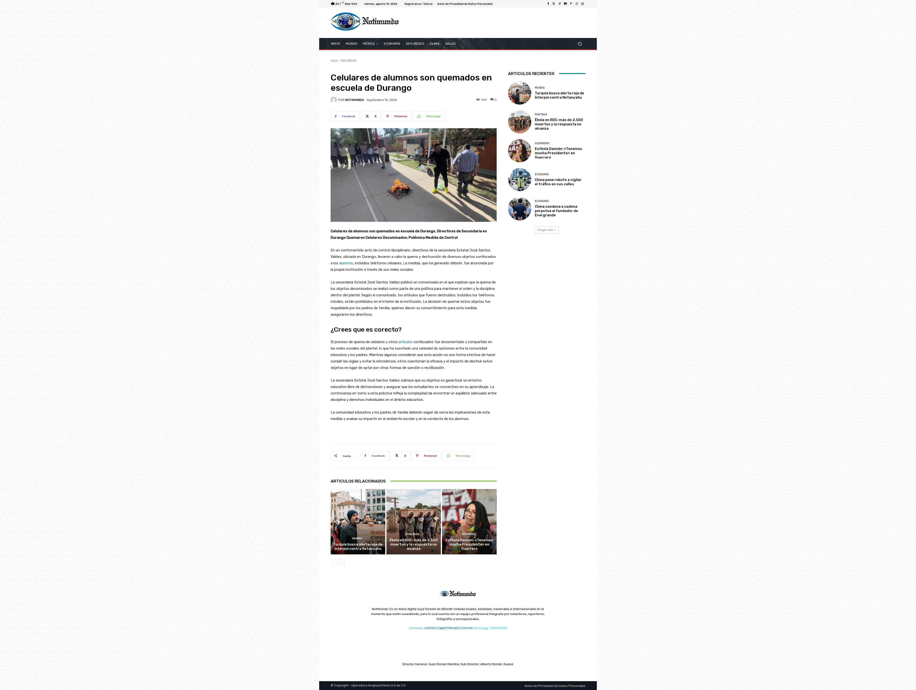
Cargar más (545, 230)
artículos (406, 342)
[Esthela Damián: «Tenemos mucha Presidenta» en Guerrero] (469, 521)
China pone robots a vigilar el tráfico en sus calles (558, 182)
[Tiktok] (559, 4)
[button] (579, 43)
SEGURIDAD (349, 60)
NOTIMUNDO (354, 99)
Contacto (416, 628)
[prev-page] (334, 562)
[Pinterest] (571, 4)
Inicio (334, 60)
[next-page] (341, 562)
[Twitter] (554, 4)
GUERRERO (469, 534)
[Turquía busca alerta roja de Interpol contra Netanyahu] (358, 521)
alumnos (346, 263)
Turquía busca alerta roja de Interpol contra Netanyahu (358, 546)
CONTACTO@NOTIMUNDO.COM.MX (448, 628)
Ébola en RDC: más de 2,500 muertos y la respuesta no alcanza (414, 544)
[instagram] (582, 4)
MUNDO (357, 538)
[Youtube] (565, 4)
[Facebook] (548, 4)
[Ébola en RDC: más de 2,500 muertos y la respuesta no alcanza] (413, 521)
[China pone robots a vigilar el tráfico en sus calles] (519, 179)
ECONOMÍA (542, 174)
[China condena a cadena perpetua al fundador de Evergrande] (519, 208)
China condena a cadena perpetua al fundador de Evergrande (556, 210)
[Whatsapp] (577, 4)
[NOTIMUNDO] (334, 100)
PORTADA (412, 534)
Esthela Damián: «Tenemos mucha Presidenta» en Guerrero (469, 544)
